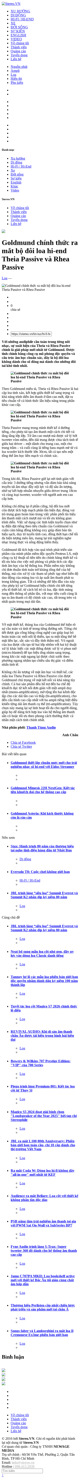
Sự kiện (16, 178)
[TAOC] (3, 1384)
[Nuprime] (3, 1379)
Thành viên (19, 47)
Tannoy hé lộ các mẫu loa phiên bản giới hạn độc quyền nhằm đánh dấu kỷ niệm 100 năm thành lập (44, 981)
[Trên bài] (3, 232)
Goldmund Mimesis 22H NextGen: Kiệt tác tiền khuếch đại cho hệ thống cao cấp (43, 790)
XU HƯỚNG (20, 11)
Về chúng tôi (20, 43)
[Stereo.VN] (11, 4)
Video (15, 190)
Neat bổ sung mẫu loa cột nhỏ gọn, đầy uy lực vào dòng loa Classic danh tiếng (42, 953)
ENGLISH (18, 35)
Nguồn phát (19, 66)
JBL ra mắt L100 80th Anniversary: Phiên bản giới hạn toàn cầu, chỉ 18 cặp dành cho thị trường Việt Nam (43, 1145)
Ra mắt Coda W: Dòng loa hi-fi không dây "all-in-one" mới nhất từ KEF (42, 1172)
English (16, 182)
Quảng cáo (18, 51)
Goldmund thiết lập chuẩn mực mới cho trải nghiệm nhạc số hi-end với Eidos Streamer (44, 765)
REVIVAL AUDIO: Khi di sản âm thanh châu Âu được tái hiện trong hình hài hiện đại (42, 1035)
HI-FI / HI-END (22, 19)
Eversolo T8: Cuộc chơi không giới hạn (40, 872)
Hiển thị (16, 78)
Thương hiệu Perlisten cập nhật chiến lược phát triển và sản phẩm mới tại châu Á (43, 1307)
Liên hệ (16, 59)
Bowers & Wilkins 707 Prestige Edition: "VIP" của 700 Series (40, 1063)
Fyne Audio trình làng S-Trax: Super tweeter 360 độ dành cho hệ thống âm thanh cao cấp (44, 1250)
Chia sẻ (23, 742)
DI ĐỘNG (18, 15)
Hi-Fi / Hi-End (21, 166)
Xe (13, 170)
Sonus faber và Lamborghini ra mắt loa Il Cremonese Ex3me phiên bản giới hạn (42, 1333)
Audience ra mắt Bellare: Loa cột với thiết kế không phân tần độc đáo (44, 1198)
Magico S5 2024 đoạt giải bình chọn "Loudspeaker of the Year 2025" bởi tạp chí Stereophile (44, 1116)
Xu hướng (18, 158)
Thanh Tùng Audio (41, 727)
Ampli (15, 70)
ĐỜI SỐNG (19, 27)
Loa (13, 74)
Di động (16, 162)
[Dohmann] (3, 1371)
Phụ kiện (17, 82)
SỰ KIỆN (18, 31)
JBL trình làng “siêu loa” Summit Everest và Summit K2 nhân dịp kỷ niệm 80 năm (44, 895)
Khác (14, 186)
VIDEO (16, 39)
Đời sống (17, 174)
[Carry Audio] (3, 1375)
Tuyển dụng (19, 55)
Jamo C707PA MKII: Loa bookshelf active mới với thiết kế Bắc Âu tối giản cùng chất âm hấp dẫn (43, 1280)
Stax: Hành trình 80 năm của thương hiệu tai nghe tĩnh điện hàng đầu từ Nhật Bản (42, 848)
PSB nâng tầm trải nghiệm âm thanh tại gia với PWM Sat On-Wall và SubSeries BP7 (43, 1223)
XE (13, 23)
